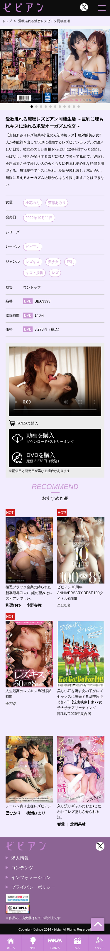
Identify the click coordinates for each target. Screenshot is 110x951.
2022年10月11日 (39, 218)
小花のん (33, 203)
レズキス (33, 262)
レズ (55, 273)
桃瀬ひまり (35, 813)
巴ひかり (13, 813)
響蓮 (61, 824)
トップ (7, 21)
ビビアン (33, 247)
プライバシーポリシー (33, 887)
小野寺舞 (34, 605)
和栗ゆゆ (13, 605)
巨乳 (70, 262)
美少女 (53, 262)
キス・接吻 (34, 273)
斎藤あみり (57, 203)
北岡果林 (78, 824)
